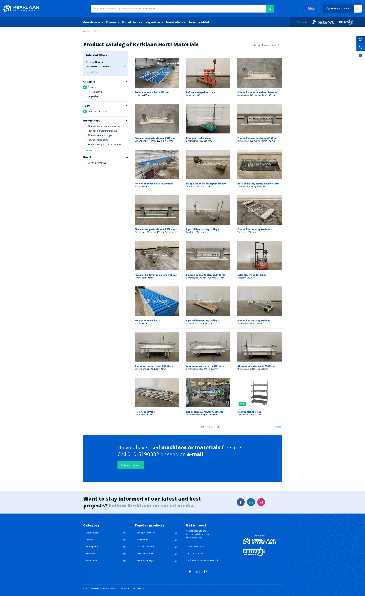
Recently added (198, 22)
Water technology (145, 560)
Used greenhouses (146, 532)
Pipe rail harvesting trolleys (102, 130)
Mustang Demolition (346, 22)
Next (277, 426)
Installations (174, 22)
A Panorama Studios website (133, 588)
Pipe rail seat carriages (100, 135)
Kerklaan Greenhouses (323, 22)
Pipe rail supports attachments (104, 144)
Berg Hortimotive (97, 162)
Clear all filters (92, 72)
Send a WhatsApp (196, 546)
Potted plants (131, 22)
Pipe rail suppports (98, 139)
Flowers (111, 22)
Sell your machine (340, 8)
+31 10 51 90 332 (196, 553)
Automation (142, 539)
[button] (358, 9)
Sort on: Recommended (265, 45)
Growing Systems (145, 553)
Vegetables (153, 22)
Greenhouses (92, 22)
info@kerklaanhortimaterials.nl (203, 560)
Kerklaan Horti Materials (21, 8)
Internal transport (97, 111)
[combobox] (182, 9)
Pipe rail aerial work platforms (104, 126)
